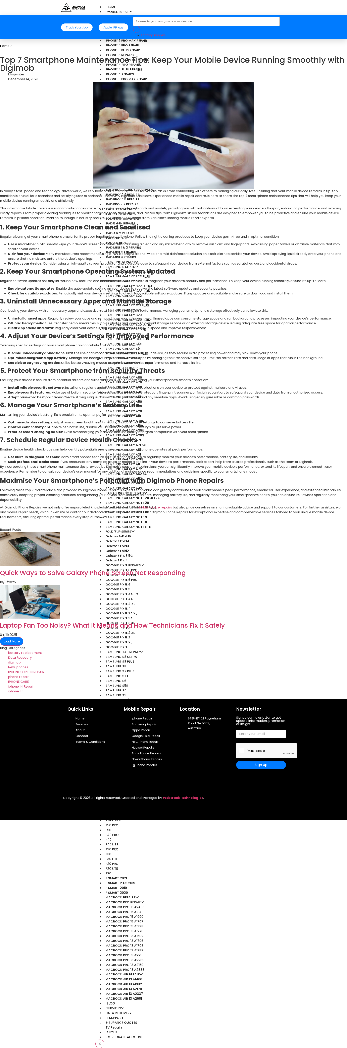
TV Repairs (114, 1027)
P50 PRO (111, 825)
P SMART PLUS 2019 (120, 883)
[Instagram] (279, 797)
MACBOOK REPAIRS (120, 897)
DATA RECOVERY (118, 1013)
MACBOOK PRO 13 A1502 (124, 936)
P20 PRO (111, 863)
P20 (108, 873)
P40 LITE (111, 844)
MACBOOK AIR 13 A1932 (123, 984)
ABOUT (111, 1032)
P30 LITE (111, 859)
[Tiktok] (267, 797)
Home (4, 46)
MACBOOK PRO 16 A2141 (124, 912)
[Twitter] (255, 797)
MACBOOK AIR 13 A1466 (123, 979)
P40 (108, 839)
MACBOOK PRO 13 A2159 (124, 965)
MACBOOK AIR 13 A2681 (123, 998)
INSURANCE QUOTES (121, 1022)
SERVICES (113, 1008)
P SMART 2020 (116, 892)
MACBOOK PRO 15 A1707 (124, 921)
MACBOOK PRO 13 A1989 (124, 950)
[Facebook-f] (243, 797)
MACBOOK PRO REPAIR (123, 902)
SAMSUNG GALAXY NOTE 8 (126, 522)
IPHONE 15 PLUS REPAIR (122, 50)
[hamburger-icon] (283, 6)
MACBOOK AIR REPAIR (122, 974)
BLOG (110, 1003)
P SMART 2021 (116, 878)
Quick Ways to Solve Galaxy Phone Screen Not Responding (93, 572)
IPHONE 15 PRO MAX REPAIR (126, 40)
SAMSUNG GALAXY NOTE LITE (128, 527)
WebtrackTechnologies (183, 797)
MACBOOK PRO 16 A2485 (125, 907)
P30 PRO (111, 849)
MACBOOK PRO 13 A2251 (124, 955)
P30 (108, 854)
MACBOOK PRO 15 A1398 (124, 926)
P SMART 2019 (116, 888)
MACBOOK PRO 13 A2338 (124, 969)
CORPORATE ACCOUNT (124, 1037)
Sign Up (261, 764)
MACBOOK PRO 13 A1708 (124, 945)
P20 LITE (111, 868)
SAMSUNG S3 (115, 695)
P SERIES (111, 820)
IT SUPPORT (114, 1018)
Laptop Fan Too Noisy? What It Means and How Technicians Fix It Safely (112, 625)
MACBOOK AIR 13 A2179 (123, 989)
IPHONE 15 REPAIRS (119, 55)
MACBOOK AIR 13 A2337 (124, 993)
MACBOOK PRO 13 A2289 (124, 960)
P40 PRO (112, 835)
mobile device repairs (155, 507)
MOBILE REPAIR (118, 11)
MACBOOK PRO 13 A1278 (124, 931)
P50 (108, 830)
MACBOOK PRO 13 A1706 (124, 940)
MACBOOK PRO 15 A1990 (124, 916)
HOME (111, 7)
